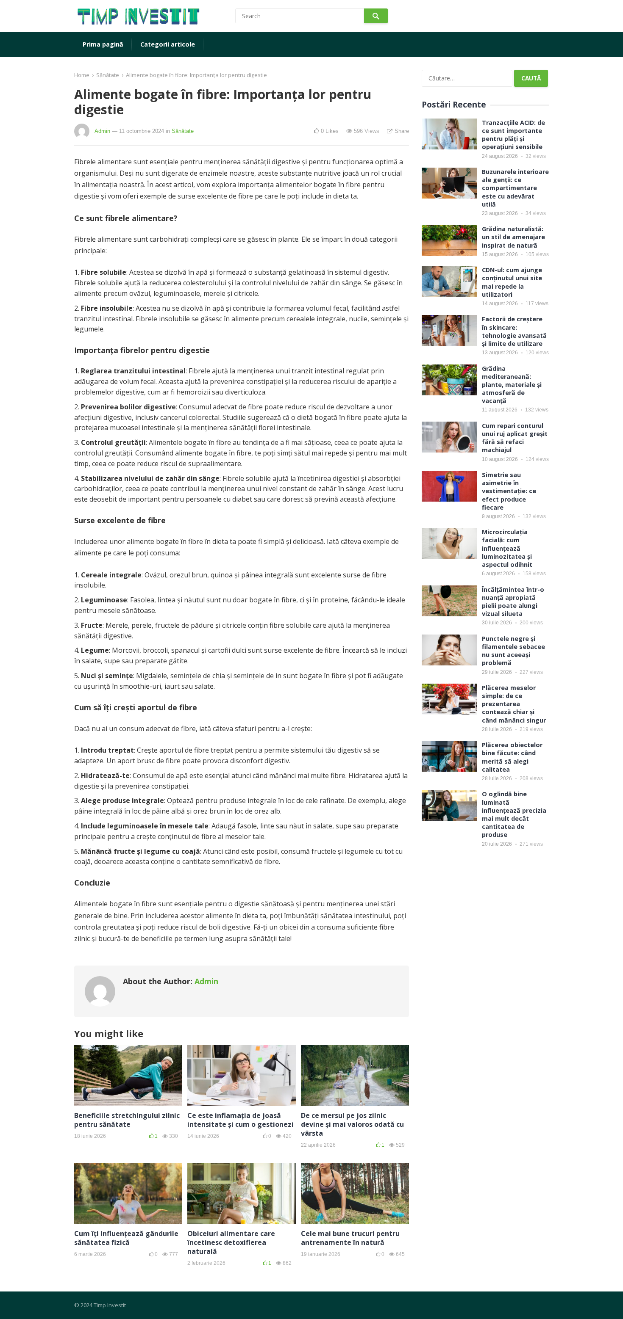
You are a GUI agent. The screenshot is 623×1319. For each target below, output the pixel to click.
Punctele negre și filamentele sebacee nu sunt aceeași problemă (513, 651)
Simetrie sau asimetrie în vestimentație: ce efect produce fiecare (509, 491)
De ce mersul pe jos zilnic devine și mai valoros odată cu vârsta (352, 1124)
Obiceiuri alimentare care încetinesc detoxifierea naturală (231, 1242)
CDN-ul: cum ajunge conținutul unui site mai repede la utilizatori (512, 282)
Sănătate (107, 75)
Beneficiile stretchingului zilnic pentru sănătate (127, 1120)
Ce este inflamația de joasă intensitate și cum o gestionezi (240, 1120)
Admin (102, 131)
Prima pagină (103, 44)
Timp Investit (110, 1305)
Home (81, 75)
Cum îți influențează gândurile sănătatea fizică (126, 1238)
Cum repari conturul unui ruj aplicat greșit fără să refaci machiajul (515, 438)
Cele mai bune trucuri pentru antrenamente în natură (350, 1238)
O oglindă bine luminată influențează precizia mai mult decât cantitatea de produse (514, 814)
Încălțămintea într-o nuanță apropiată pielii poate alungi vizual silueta (513, 601)
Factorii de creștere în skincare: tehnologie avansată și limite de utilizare (514, 331)
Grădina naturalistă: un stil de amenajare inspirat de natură (513, 237)
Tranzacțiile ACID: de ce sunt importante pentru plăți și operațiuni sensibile (513, 135)
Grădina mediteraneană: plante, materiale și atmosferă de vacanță (512, 384)
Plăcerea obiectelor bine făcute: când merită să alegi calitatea (512, 757)
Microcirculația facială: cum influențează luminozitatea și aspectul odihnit (507, 548)
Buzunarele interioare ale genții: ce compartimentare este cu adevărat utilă (515, 188)
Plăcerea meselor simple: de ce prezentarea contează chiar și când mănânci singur (514, 704)
